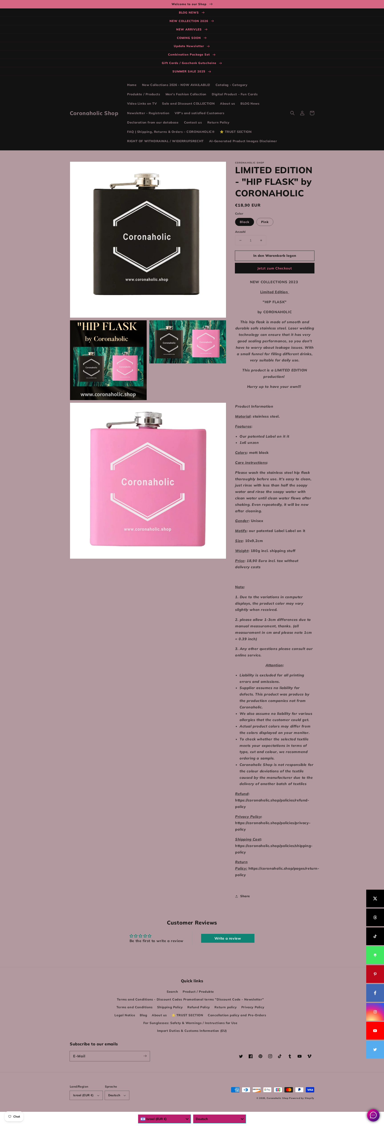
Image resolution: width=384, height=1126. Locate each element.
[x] (375, 898)
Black (244, 222)
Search (172, 992)
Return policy (225, 1007)
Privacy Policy (252, 1007)
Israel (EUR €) (83, 1095)
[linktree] (375, 955)
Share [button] (245, 896)
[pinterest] (375, 974)
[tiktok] (375, 936)
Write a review (227, 938)
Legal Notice (124, 1015)
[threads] (375, 917)
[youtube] (375, 1031)
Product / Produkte (198, 992)
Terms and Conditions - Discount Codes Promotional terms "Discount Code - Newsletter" (190, 999)
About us (159, 1015)
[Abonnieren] (145, 1056)
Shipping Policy (170, 1007)
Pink (265, 222)
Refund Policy (198, 1007)
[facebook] (375, 993)
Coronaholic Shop (278, 1098)
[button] (292, 113)
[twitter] (375, 1049)
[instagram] (375, 1012)
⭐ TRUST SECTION (187, 1015)
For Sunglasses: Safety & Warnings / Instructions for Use (190, 1023)
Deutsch (114, 1095)
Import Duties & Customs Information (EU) (192, 1031)
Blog (143, 1015)
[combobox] (164, 1118)
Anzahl (240, 231)
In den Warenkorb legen (274, 255)
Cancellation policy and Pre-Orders (237, 1015)
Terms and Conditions (134, 1007)
